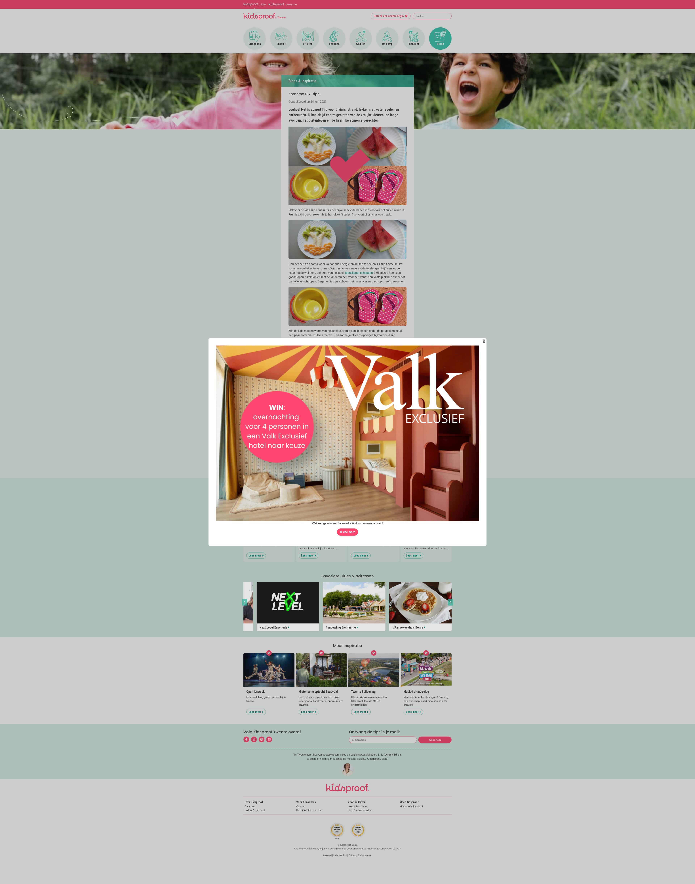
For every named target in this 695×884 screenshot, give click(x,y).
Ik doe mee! (347, 532)
